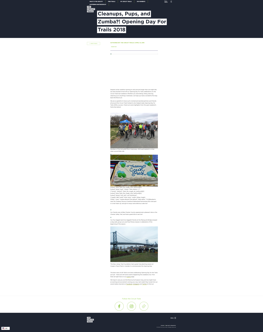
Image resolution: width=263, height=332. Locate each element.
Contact (162, 325)
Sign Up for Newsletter (170, 325)
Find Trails (111, 1)
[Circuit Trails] (91, 20)
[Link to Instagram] (131, 306)
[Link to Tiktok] (143, 306)
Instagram (136, 284)
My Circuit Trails (126, 1)
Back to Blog (94, 43)
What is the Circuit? (96, 1)
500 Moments (141, 1)
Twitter (144, 284)
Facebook (129, 284)
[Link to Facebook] (119, 306)
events (129, 276)
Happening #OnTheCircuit (98, 4)
